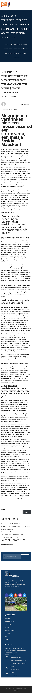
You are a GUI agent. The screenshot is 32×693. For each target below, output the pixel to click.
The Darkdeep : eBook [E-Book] (9, 537)
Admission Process (10, 630)
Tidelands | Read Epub (7, 532)
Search (3, 509)
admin (6, 109)
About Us (7, 618)
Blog (6, 636)
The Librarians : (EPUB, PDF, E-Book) (10, 524)
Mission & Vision (9, 621)
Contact (7, 639)
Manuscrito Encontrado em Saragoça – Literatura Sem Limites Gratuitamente (15, 528)
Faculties (7, 627)
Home (6, 44)
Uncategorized (14, 44)
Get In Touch (8, 624)
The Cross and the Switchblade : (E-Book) (12, 534)
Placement (7, 633)
